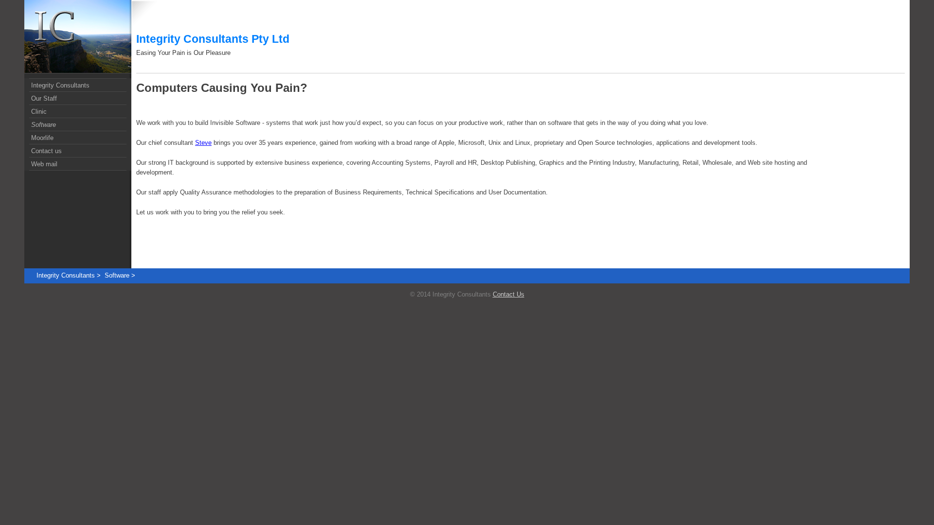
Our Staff (44, 98)
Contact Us (508, 294)
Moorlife (42, 137)
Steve (203, 142)
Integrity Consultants (60, 85)
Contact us (46, 151)
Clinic (39, 111)
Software (43, 124)
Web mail (44, 164)
